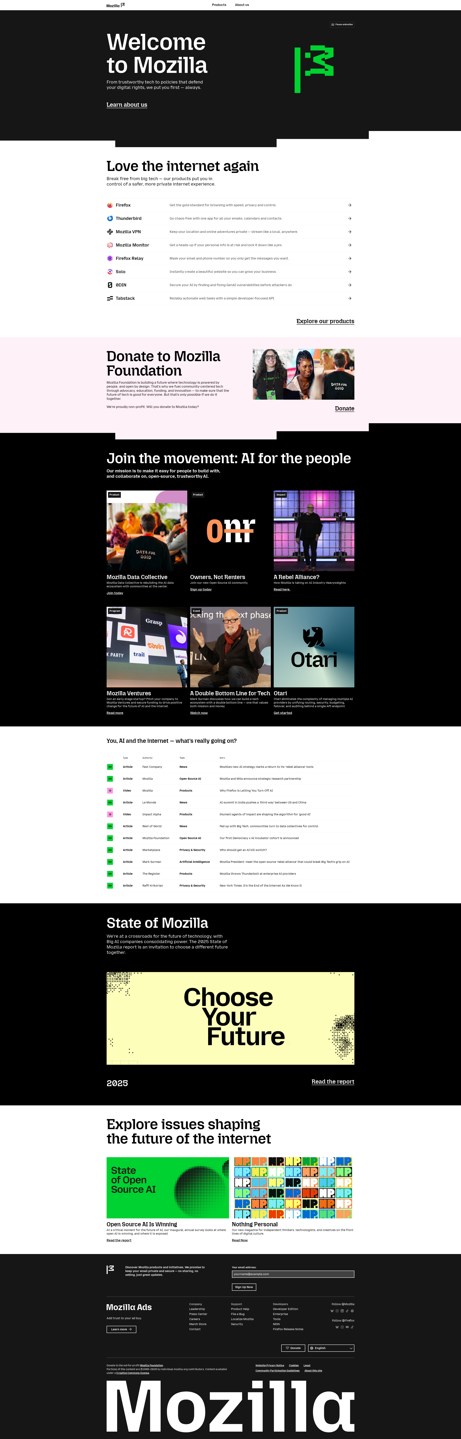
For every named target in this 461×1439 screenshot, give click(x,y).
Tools (277, 1319)
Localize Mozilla (242, 1319)
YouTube (347, 1327)
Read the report (333, 1081)
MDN (276, 1324)
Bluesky (332, 1311)
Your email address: (244, 1267)
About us (242, 5)
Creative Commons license (132, 1373)
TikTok (347, 1311)
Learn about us (127, 104)
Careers (194, 1319)
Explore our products (325, 321)
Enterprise (280, 1314)
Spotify (352, 1311)
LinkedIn (342, 1311)
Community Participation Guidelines (278, 1370)
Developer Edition (285, 1309)
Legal (307, 1365)
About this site (313, 1370)
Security (237, 1324)
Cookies (294, 1365)
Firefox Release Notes (288, 1329)
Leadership (197, 1309)
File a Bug (238, 1314)
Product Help (240, 1309)
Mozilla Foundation (151, 1365)
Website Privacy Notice (270, 1365)
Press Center (198, 1314)
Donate (344, 408)
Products (219, 5)
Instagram (337, 1311)
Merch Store (197, 1324)
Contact (195, 1329)
